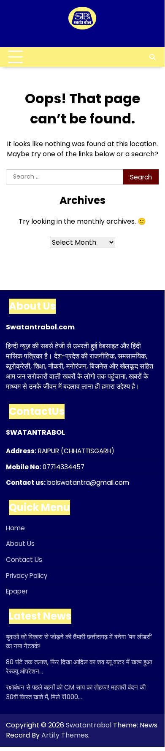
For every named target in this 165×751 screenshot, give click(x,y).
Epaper (17, 591)
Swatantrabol (88, 725)
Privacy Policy (26, 575)
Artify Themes (64, 735)
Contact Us (24, 559)
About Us (20, 543)
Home (15, 528)
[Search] (152, 57)
